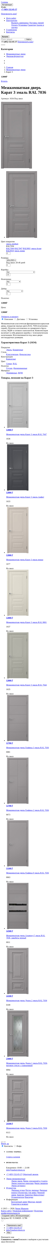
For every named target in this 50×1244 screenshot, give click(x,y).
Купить (4, 81)
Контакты (10, 32)
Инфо (19, 1146)
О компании (11, 30)
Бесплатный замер (19, 1202)
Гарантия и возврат (19, 1204)
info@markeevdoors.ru (15, 1170)
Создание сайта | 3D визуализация (15, 1216)
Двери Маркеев (21, 1208)
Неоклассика (25, 354)
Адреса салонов (13, 1157)
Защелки (20, 1195)
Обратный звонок (30, 1174)
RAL (15, 364)
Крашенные (18, 350)
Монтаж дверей (35, 1202)
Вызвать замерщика (20, 23)
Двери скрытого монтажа (22, 1183)
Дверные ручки (18, 1190)
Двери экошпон (41, 1183)
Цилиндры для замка (27, 1192)
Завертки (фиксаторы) (34, 1195)
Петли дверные (32, 1190)
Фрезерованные (20, 368)
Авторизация (7, 5)
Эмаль (9, 350)
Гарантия (32, 25)
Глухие (9, 368)
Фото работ (11, 18)
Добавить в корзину (9, 317)
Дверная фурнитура (14, 56)
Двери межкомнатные (15, 1179)
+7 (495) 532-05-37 (14, 1174)
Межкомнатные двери (16, 54)
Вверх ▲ (5, 1143)
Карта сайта (6, 1211)
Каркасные (11, 359)
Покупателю (11, 20)
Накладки (29, 1197)
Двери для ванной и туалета (35, 1181)
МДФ (20, 373)
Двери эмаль (16, 1181)
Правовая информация (23, 1211)
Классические (12, 354)
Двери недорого (18, 1186)
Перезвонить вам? (9, 14)
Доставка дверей (36, 23)
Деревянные (11, 373)
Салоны (4, 2)
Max (8, 1233)
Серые (9, 364)
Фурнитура (11, 1188)
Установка (22, 25)
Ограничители (17, 1197)
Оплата (14, 25)
